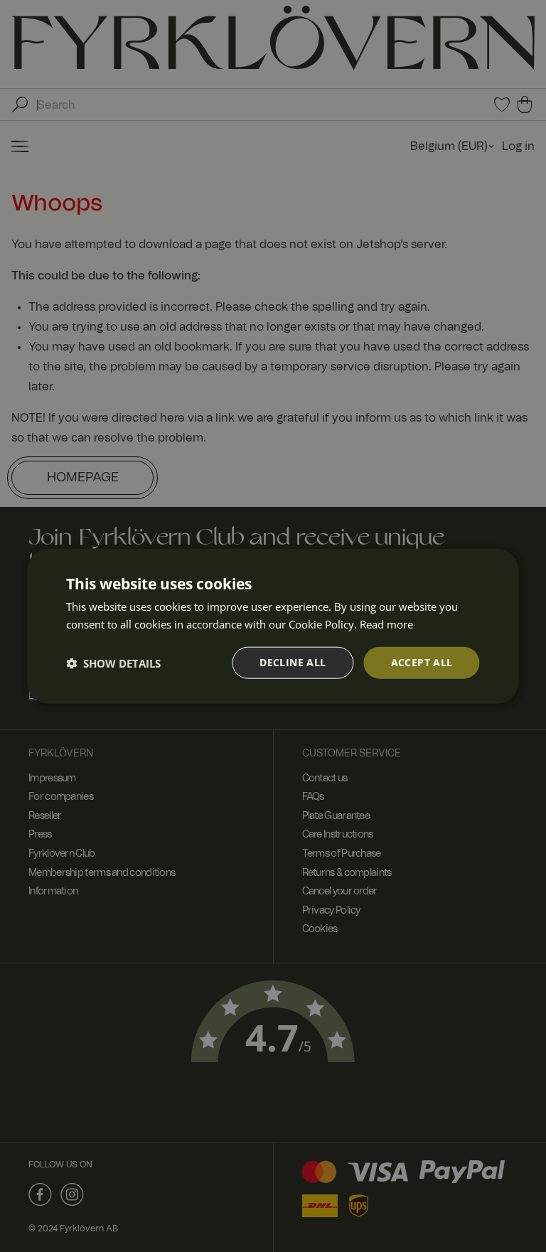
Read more (386, 623)
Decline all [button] (292, 662)
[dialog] (272, 626)
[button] (113, 662)
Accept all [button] (422, 662)
